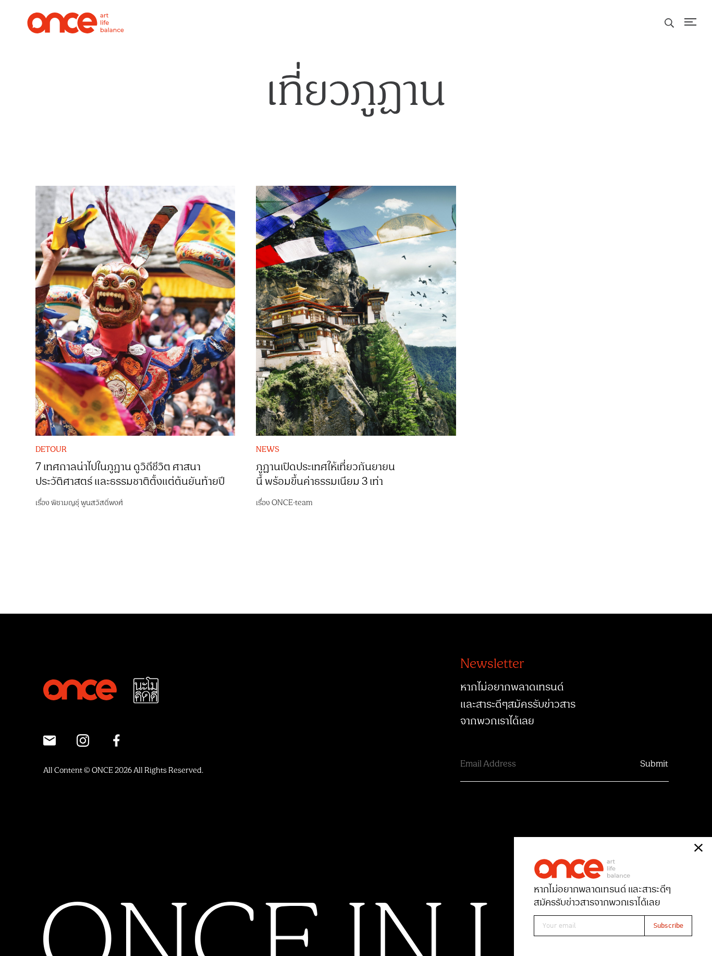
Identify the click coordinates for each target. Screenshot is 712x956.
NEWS (267, 449)
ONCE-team (292, 503)
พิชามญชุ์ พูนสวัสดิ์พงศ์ (87, 503)
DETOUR (51, 449)
